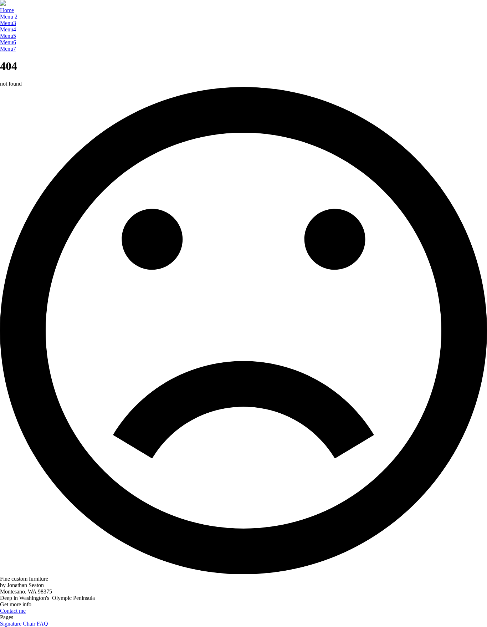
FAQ (42, 624)
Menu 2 (8, 17)
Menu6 (8, 42)
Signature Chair (18, 624)
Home (7, 10)
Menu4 (8, 29)
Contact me (13, 611)
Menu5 (8, 36)
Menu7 (8, 49)
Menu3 (8, 23)
